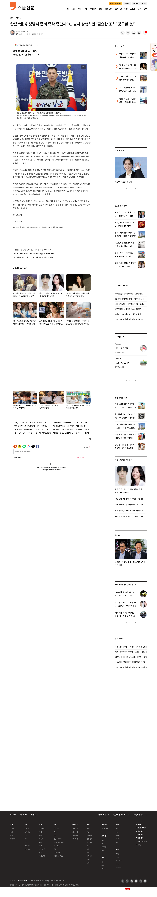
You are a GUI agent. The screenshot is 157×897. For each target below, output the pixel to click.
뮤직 (117, 864)
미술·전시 (89, 835)
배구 (117, 842)
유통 (40, 842)
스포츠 (132, 9)
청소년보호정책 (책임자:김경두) (39, 881)
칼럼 (102, 844)
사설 (102, 840)
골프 (117, 835)
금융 (40, 835)
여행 (88, 849)
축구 (117, 832)
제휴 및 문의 (23, 815)
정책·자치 (93, 9)
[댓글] (145, 33)
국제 (85, 9)
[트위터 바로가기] (127, 881)
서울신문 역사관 (141, 828)
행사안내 (13, 815)
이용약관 (12, 881)
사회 (73, 9)
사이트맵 (138, 845)
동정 (102, 865)
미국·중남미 (57, 846)
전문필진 (103, 847)
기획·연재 (108, 9)
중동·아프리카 (58, 839)
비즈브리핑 (42, 856)
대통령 (12, 829)
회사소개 (138, 824)
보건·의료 (27, 846)
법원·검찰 (27, 832)
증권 (40, 846)
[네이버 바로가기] (140, 881)
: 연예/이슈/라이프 (124, 584)
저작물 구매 (139, 834)
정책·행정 (75, 829)
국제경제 (56, 829)
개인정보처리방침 (23, 881)
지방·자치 (75, 832)
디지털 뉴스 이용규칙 (57, 881)
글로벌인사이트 (58, 856)
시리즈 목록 (104, 829)
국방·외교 (18, 18)
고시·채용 (75, 839)
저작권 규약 (139, 838)
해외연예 (118, 861)
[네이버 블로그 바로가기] (145, 881)
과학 (26, 842)
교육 (26, 839)
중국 (55, 832)
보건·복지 (27, 849)
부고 (102, 869)
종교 (88, 846)
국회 (11, 832)
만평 (102, 850)
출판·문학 (89, 839)
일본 (55, 835)
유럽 (55, 849)
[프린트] (133, 33)
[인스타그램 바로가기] (131, 881)
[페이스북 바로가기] (122, 881)
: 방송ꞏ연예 (122, 459)
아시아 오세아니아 (59, 842)
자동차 (41, 839)
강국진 (18, 31)
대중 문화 (89, 842)
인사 (102, 862)
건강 (88, 853)
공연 (88, 863)
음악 (88, 829)
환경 (26, 835)
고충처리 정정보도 (141, 841)
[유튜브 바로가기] (136, 881)
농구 (117, 839)
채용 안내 (34, 815)
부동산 (41, 832)
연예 (139, 9)
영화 (88, 859)
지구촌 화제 (57, 853)
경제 (79, 9)
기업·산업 (42, 829)
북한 (11, 835)
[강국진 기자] (12, 32)
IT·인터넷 (42, 849)
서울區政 (75, 835)
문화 (101, 9)
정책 (40, 853)
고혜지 (23, 31)
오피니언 (118, 9)
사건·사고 (27, 829)
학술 (88, 832)
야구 (117, 829)
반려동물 (89, 856)
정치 (67, 9)
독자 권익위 (139, 831)
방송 (117, 854)
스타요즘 (118, 867)
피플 (126, 9)
